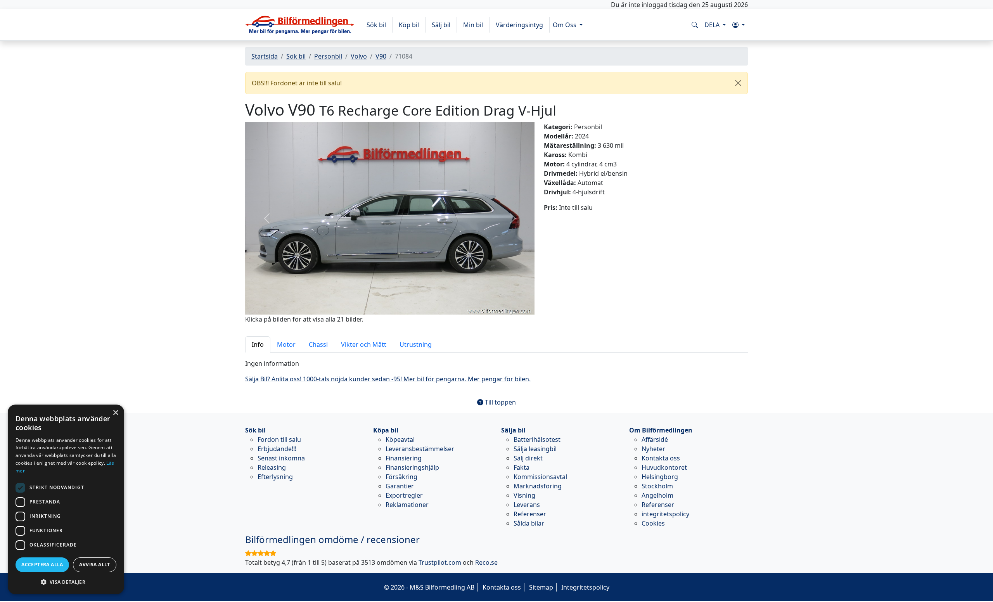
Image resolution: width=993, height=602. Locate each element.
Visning (524, 495)
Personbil (328, 56)
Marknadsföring (538, 486)
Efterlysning (275, 476)
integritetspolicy (665, 514)
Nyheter (653, 449)
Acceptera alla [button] (42, 564)
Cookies (653, 523)
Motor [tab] (286, 344)
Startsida (264, 56)
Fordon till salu (279, 439)
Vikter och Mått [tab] (363, 344)
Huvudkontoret (664, 467)
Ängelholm (657, 495)
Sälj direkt (528, 458)
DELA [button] (712, 25)
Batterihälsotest (537, 439)
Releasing (272, 467)
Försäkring (401, 476)
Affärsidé (655, 439)
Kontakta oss (661, 458)
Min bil (473, 25)
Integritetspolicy (585, 587)
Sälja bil (513, 430)
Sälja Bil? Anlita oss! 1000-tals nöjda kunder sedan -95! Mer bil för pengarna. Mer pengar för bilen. (388, 379)
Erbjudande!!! (277, 449)
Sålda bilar (529, 523)
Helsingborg (660, 476)
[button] (738, 25)
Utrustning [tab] (416, 344)
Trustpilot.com (440, 562)
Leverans (527, 504)
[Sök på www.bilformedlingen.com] (695, 25)
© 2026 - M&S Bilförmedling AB (429, 587)
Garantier (400, 486)
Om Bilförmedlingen (660, 430)
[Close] (738, 83)
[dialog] (66, 499)
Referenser (530, 514)
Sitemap (541, 587)
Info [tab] (258, 344)
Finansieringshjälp (412, 467)
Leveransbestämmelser (420, 449)
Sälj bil (441, 25)
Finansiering (404, 458)
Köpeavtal (400, 439)
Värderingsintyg (519, 25)
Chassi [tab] (318, 344)
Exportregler (404, 495)
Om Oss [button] (565, 25)
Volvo (359, 56)
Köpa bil (385, 430)
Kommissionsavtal (540, 476)
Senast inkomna (281, 458)
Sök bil (376, 25)
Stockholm (657, 486)
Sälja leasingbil (535, 449)
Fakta (521, 467)
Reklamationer (407, 504)
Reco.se (486, 562)
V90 (380, 56)
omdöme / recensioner (332, 539)
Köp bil (409, 25)
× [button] (115, 413)
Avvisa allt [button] (94, 564)
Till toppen (499, 402)
